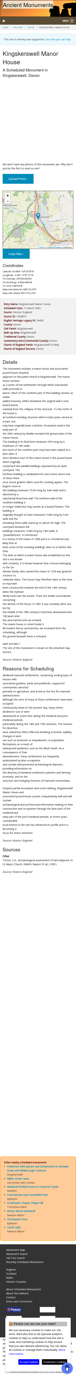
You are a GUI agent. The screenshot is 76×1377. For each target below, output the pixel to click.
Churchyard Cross (17, 1219)
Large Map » (16, 254)
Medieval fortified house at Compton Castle (32, 1186)
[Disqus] (38, 1008)
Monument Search (17, 1254)
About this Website (17, 1293)
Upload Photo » (18, 179)
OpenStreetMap (55, 247)
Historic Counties (16, 1281)
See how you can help (58, 39)
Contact (11, 1297)
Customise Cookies (54, 1361)
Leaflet (41, 247)
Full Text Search (15, 1258)
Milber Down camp (18, 1178)
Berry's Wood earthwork (21, 1211)
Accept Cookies (29, 1361)
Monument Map (15, 1250)
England (18, 27)
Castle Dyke (14, 1227)
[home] (28, 21)
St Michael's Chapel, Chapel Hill (25, 1203)
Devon (31, 27)
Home (5, 27)
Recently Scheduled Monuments (25, 1262)
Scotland (11, 1273)
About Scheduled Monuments (23, 1289)
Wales (9, 1277)
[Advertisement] (38, 121)
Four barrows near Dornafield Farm (27, 1194)
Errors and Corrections (19, 1301)
